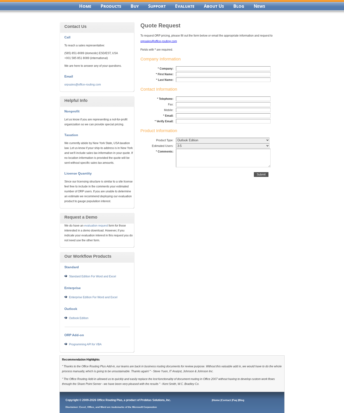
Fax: (170, 104)
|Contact (226, 400)
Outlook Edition (78, 318)
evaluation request (96, 225)
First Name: (165, 74)
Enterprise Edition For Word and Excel (93, 297)
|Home (216, 400)
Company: (166, 68)
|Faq (235, 400)
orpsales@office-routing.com (82, 84)
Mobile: (168, 110)
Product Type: (164, 140)
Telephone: (166, 98)
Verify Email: (165, 121)
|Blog (241, 400)
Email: (169, 115)
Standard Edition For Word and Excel (92, 276)
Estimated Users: (162, 146)
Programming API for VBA (85, 344)
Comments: (165, 151)
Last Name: (165, 80)
